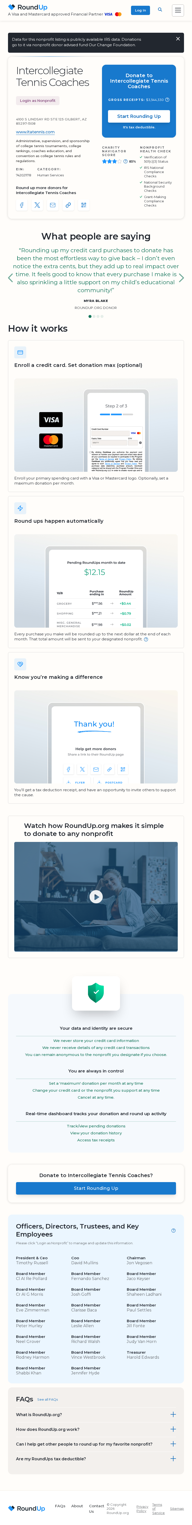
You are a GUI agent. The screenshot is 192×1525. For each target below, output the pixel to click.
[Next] (181, 278)
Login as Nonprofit (38, 100)
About (77, 1506)
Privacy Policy (142, 1509)
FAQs (60, 1506)
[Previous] (10, 278)
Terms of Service (158, 1509)
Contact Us (96, 1509)
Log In (140, 10)
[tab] (90, 317)
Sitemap (177, 1509)
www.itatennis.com (35, 132)
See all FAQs (47, 1399)
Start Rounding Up (139, 116)
